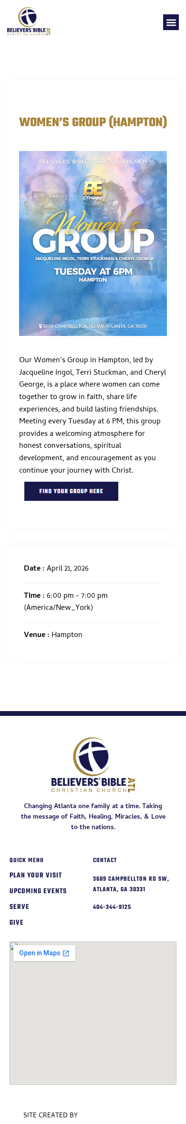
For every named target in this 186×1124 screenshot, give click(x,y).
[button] (171, 22)
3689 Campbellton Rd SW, (131, 879)
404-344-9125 (112, 907)
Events (33, 98)
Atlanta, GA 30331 (119, 890)
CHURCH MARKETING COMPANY (121, 1116)
